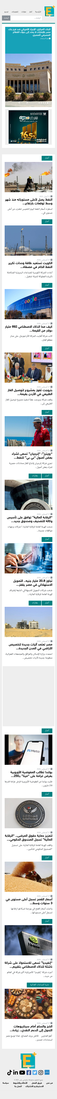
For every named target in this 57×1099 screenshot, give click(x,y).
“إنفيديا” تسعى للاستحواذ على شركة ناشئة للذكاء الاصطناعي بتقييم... (28, 965)
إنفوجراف (15, 12)
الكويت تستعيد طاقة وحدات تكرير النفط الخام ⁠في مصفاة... (30, 265)
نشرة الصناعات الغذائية (39, 985)
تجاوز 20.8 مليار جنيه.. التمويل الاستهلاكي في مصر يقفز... (32, 583)
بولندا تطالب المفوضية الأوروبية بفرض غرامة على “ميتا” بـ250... (31, 774)
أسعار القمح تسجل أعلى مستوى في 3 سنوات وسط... (29, 901)
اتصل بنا (18, 1086)
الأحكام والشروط (20, 1083)
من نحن (49, 1083)
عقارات (35, 476)
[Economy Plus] (49, 11)
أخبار (30, 12)
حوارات (23, 12)
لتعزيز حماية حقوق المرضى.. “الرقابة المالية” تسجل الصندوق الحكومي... (28, 838)
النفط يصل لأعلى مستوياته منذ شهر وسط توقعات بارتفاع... (28, 202)
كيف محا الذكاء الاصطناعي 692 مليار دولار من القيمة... (28, 329)
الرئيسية (38, 12)
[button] (27, 103)
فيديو (6, 12)
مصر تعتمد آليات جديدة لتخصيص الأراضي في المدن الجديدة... (30, 647)
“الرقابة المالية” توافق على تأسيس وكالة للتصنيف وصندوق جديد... (29, 519)
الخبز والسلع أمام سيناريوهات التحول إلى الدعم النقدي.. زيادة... (31, 1028)
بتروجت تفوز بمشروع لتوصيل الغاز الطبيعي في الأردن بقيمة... (30, 392)
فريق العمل (37, 1083)
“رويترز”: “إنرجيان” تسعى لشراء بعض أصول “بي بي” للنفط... (32, 456)
